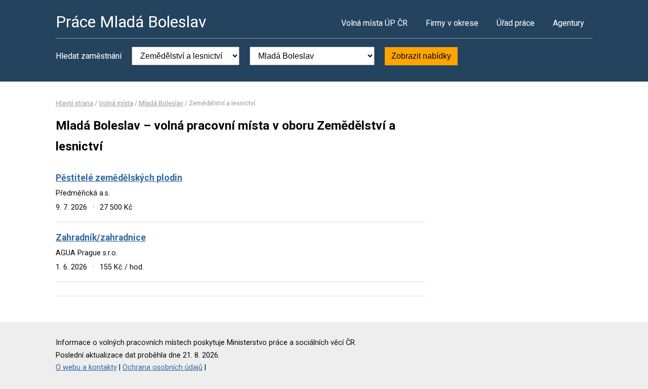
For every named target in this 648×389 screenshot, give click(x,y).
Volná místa (116, 103)
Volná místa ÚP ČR (374, 23)
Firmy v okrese (452, 23)
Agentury (568, 23)
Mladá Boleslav (161, 103)
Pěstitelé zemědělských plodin (119, 178)
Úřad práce (516, 23)
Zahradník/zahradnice (101, 237)
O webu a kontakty (86, 367)
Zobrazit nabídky (421, 56)
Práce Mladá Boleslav (131, 21)
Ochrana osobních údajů (162, 367)
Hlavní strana (74, 103)
